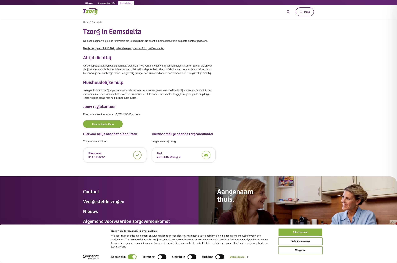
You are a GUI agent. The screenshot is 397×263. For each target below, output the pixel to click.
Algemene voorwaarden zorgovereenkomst (126, 221)
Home (86, 22)
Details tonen (237, 257)
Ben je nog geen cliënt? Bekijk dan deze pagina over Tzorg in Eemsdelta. (123, 48)
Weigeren (300, 250)
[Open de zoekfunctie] (288, 11)
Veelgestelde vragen (103, 201)
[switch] (162, 256)
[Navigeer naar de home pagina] (90, 12)
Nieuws (90, 211)
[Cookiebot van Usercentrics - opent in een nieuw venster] (90, 257)
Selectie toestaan (300, 241)
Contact (91, 191)
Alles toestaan (300, 232)
